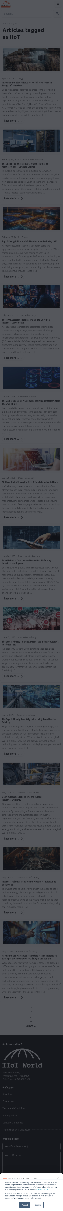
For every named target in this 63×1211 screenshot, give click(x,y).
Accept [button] (25, 1204)
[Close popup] (58, 1178)
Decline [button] (38, 1204)
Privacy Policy (42, 1189)
